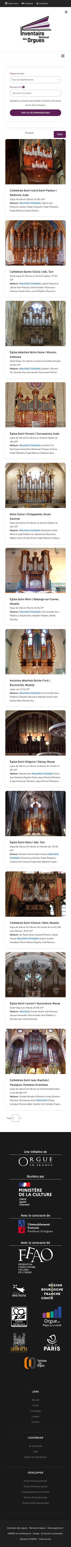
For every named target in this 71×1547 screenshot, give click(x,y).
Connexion (28, 3)
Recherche (16, 87)
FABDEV (11, 1533)
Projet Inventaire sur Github (35, 1492)
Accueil (35, 1400)
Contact (36, 1422)
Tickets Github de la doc (35, 1497)
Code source (12, 3)
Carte (35, 1405)
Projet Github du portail (35, 1481)
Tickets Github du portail (35, 1486)
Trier (60, 134)
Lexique (35, 1416)
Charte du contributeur (35, 1457)
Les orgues (35, 1411)
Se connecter (35, 1446)
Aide (35, 1451)
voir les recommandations (35, 113)
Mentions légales (37, 1528)
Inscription (43, 3)
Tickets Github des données (35, 1503)
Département (17, 73)
